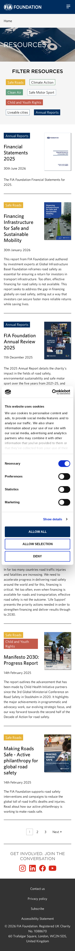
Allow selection (37, 544)
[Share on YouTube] (53, 868)
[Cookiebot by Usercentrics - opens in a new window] (53, 392)
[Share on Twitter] (33, 868)
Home (8, 21)
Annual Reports (47, 112)
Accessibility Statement (37, 918)
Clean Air (14, 92)
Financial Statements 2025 (37, 163)
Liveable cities (18, 112)
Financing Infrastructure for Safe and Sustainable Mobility (37, 257)
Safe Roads (16, 82)
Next (55, 832)
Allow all (38, 531)
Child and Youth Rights (24, 102)
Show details (52, 519)
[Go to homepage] (22, 7)
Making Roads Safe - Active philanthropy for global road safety (37, 774)
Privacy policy (37, 898)
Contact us (37, 888)
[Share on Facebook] (43, 868)
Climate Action (42, 82)
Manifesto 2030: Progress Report (37, 679)
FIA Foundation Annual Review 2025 (37, 370)
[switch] (64, 476)
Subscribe (37, 908)
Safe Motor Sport (41, 92)
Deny (37, 556)
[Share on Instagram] (23, 868)
